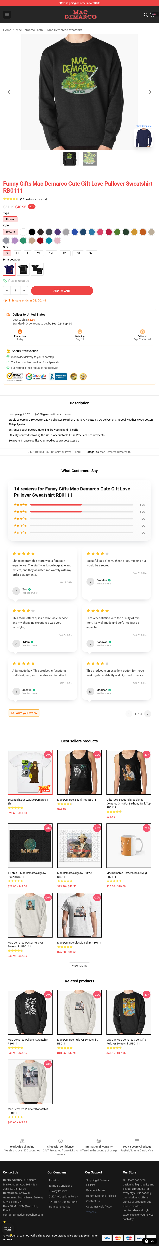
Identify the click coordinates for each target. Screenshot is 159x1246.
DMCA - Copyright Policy (63, 1196)
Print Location (12, 259)
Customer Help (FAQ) (99, 1206)
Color (6, 225)
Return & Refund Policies (101, 1195)
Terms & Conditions (60, 1185)
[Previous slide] (9, 92)
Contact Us (93, 1201)
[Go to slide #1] (69, 159)
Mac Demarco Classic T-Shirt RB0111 (79, 942)
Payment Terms (95, 1190)
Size (5, 247)
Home (7, 30)
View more (79, 965)
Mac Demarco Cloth (29, 30)
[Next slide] (150, 92)
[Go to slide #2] (89, 159)
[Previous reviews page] (128, 713)
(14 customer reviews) (33, 199)
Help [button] (152, 1241)
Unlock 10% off (7, 1229)
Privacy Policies (58, 1191)
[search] (145, 14)
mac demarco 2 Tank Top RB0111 (77, 799)
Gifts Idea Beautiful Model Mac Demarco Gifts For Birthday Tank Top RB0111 (128, 803)
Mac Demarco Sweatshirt (64, 30)
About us (54, 1180)
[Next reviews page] (147, 713)
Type (6, 213)
